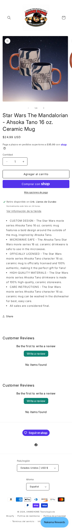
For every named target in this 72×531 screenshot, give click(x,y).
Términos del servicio (23, 521)
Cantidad (8, 154)
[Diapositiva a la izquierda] (28, 108)
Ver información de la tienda (23, 211)
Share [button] (9, 316)
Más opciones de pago (36, 192)
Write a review (36, 353)
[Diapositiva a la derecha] (44, 108)
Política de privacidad (55, 516)
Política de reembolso (28, 516)
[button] (9, 18)
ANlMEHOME (32, 512)
